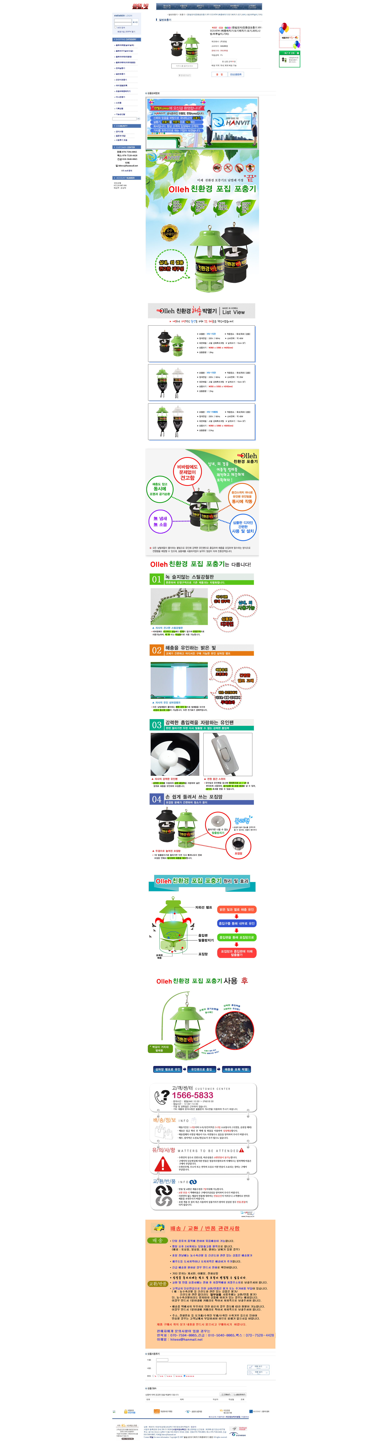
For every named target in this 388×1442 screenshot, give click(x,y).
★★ (161, 1376)
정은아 (193, 1427)
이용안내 (245, 1417)
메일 (151, 1437)
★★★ (169, 1376)
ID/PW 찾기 (130, 32)
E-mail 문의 (127, 171)
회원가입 (121, 32)
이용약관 (220, 1417)
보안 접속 (121, 28)
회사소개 (212, 1417)
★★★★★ (190, 1376)
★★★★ (179, 1376)
